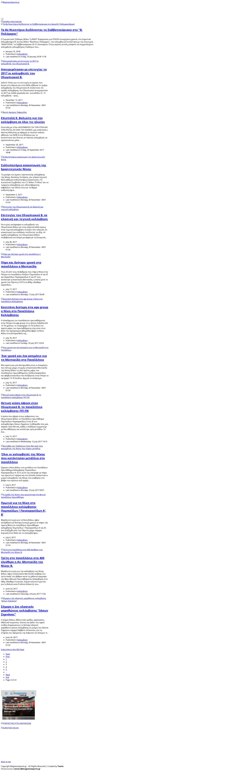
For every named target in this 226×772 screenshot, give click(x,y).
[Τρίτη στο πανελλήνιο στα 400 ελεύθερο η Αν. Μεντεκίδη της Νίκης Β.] (25, 552)
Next (8, 674)
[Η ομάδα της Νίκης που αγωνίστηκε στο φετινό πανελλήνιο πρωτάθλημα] (25, 497)
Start (8, 654)
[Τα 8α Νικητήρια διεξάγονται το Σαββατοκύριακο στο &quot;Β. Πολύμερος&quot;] (38, 24)
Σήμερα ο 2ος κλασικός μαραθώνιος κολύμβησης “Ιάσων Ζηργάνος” (24, 610)
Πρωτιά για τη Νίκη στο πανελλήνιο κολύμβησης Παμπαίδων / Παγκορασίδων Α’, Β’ (23, 508)
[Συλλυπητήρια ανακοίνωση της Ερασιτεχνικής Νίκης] (25, 159)
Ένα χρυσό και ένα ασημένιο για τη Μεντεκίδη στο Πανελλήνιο (24, 358)
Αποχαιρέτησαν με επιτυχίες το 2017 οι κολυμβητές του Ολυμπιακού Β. (24, 73)
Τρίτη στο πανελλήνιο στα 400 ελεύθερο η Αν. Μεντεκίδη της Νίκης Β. (22, 562)
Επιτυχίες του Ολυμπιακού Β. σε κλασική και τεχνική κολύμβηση (24, 217)
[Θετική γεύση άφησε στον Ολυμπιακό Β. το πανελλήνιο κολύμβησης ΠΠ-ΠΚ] (25, 397)
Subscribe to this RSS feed (12, 649)
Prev (8, 656)
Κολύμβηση (22, 54)
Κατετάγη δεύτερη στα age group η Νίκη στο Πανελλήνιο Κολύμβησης (24, 311)
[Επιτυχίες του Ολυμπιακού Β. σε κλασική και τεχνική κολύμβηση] (25, 209)
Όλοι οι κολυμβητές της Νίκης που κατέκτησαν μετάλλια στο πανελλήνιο (23, 458)
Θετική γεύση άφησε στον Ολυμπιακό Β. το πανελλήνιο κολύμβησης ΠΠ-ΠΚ (21, 407)
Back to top (6, 761)
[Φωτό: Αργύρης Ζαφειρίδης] (14, 112)
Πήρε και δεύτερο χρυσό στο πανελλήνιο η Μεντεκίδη (21, 264)
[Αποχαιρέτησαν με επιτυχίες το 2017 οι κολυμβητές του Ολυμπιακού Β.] (25, 63)
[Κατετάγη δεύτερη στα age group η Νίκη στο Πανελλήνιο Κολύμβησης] (25, 301)
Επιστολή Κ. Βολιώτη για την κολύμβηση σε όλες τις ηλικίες (23, 120)
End (7, 677)
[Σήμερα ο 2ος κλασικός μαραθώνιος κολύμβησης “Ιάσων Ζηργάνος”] (25, 601)
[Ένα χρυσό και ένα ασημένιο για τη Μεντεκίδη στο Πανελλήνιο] (25, 350)
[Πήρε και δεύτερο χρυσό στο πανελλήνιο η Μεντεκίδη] (25, 256)
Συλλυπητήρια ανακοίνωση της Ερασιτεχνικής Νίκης (23, 167)
